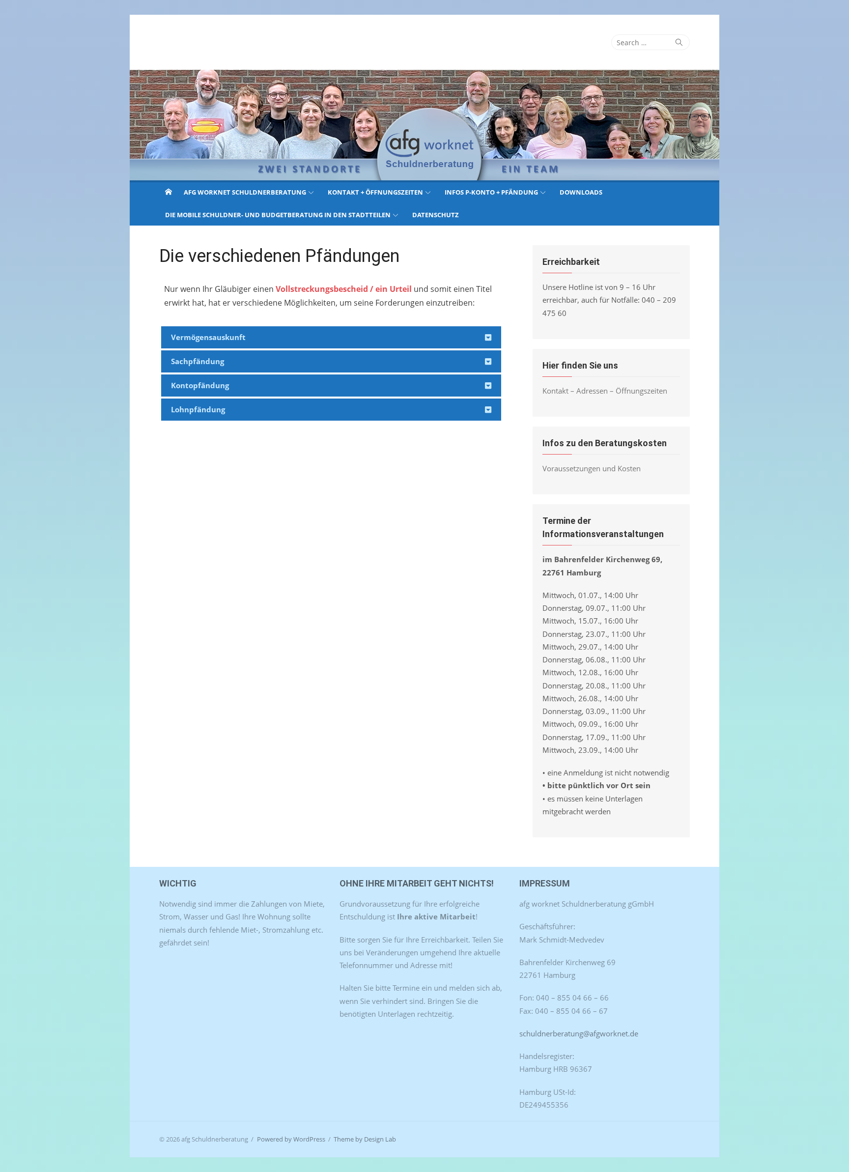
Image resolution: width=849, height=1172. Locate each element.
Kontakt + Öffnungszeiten (375, 192)
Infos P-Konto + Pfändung (491, 192)
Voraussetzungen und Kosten (591, 468)
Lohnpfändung (198, 409)
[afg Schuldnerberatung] (424, 125)
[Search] (679, 42)
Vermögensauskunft (208, 337)
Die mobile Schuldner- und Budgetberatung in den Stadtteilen (278, 214)
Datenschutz (435, 214)
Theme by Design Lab (365, 1139)
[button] (331, 337)
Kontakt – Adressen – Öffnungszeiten (604, 391)
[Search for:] (650, 42)
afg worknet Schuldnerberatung (245, 192)
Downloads (581, 192)
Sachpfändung (197, 361)
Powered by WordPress (291, 1139)
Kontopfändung (200, 385)
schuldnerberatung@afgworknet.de (578, 1033)
